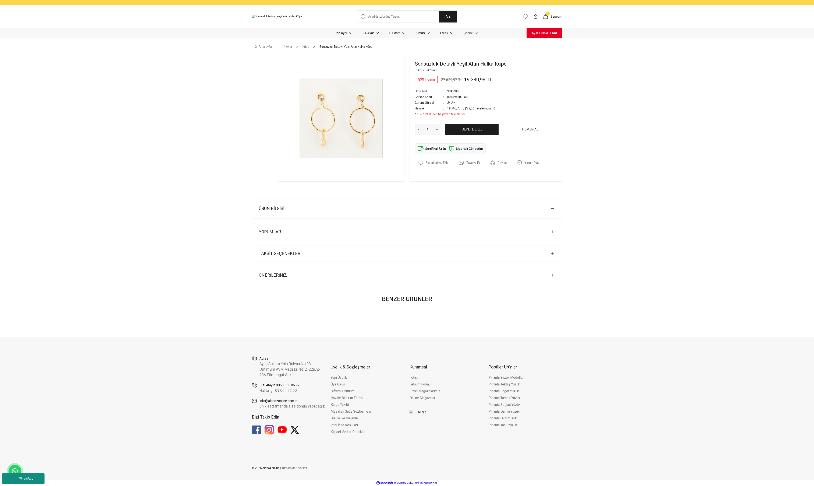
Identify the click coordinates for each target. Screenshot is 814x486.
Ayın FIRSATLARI (544, 33)
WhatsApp (26, 478)
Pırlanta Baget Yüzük (503, 391)
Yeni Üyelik (339, 377)
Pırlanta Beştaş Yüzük (504, 405)
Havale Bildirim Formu (347, 398)
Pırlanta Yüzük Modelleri (506, 377)
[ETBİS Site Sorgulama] (418, 411)
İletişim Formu (420, 384)
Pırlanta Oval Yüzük (502, 418)
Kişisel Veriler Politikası (348, 432)
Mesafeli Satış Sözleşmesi (351, 411)
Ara (448, 16)
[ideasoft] (384, 483)
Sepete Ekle (472, 129)
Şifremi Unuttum (342, 391)
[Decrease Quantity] (417, 129)
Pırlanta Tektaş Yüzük (504, 384)
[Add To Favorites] (433, 163)
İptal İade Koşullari (344, 425)
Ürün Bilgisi (271, 208)
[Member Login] (535, 16)
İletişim (415, 377)
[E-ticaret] (406, 483)
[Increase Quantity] (438, 129)
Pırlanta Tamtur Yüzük (504, 398)
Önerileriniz (273, 275)
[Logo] (277, 17)
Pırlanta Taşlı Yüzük (502, 425)
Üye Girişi (338, 384)
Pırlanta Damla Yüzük (504, 411)
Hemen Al (530, 129)
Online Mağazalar (422, 398)
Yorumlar (270, 231)
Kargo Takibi (340, 405)
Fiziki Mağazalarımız (425, 391)
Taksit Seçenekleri (280, 253)
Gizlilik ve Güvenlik (344, 418)
